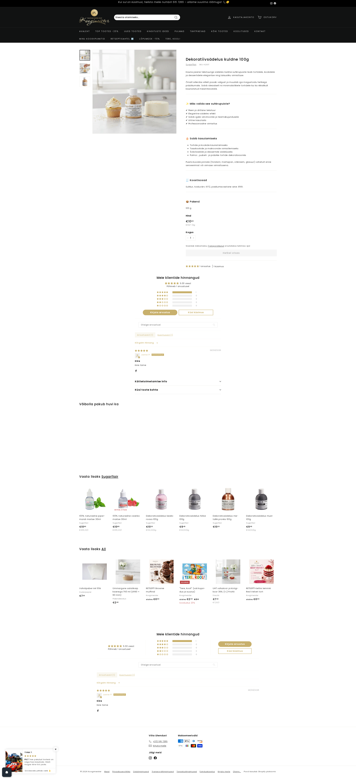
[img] (141, 350)
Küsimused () (165, 334)
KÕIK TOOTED (219, 31)
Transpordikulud (216, 246)
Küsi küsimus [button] (196, 312)
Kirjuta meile (224, 771)
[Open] (7, 772)
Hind (188, 215)
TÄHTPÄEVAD (198, 31)
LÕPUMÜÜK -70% (149, 38)
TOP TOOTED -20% (107, 31)
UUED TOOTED (133, 31)
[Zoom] (134, 91)
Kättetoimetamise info (151, 381)
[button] (193, 266)
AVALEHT (84, 31)
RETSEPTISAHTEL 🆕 (122, 38)
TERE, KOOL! (172, 38)
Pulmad (180, 31)
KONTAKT (260, 31)
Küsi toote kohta (146, 389)
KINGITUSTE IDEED (158, 31)
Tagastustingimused (187, 771)
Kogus (190, 232)
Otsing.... (237, 771)
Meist (107, 771)
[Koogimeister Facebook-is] (155, 758)
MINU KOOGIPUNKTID (92, 38)
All (104, 549)
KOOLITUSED (241, 31)
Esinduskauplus (207, 771)
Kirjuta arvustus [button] (160, 312)
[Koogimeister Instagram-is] (150, 758)
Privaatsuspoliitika (121, 771)
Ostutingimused (141, 771)
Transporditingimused (163, 771)
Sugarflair (191, 64)
